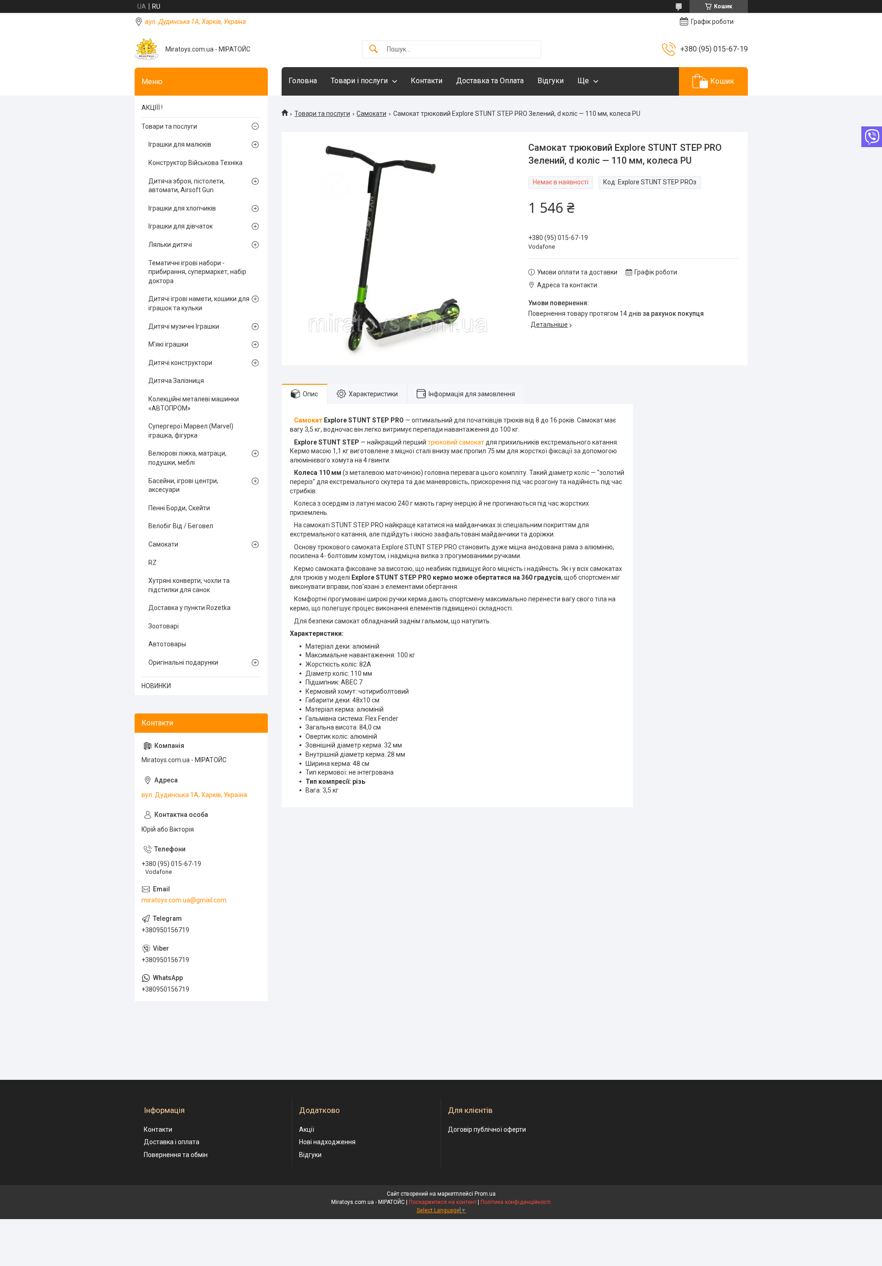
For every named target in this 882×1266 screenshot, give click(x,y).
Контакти (426, 80)
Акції (306, 1129)
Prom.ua (485, 1194)
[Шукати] (373, 49)
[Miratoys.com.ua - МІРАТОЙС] (146, 49)
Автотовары (167, 644)
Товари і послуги (359, 80)
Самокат (308, 420)
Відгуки (550, 80)
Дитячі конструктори (180, 362)
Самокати (371, 113)
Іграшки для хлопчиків (182, 208)
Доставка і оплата (171, 1142)
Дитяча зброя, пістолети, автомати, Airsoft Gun (186, 185)
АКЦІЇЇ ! (152, 107)
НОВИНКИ (156, 686)
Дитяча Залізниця (176, 380)
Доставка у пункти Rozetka (189, 607)
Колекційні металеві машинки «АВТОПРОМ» (193, 403)
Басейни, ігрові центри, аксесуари (183, 485)
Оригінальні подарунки (183, 662)
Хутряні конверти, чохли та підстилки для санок (189, 585)
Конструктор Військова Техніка (195, 162)
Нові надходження (327, 1142)
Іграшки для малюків (179, 144)
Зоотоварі (163, 626)
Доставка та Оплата (490, 80)
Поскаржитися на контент (442, 1202)
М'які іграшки (168, 344)
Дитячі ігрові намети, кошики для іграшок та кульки (198, 303)
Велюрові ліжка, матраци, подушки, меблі (187, 458)
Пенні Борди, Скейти (179, 508)
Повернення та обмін (176, 1154)
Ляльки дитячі (170, 244)
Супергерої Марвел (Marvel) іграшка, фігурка (190, 430)
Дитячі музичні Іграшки (183, 326)
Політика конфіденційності (516, 1202)
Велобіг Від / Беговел (180, 526)
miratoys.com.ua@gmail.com (183, 900)
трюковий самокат (456, 442)
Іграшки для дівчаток (180, 226)
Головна (302, 80)
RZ (152, 562)
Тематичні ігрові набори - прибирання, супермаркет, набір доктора (197, 272)
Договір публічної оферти (487, 1129)
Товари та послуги (322, 113)
